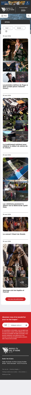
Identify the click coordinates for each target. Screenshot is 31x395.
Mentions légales (14, 369)
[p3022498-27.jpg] (21, 271)
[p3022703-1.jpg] (15, 109)
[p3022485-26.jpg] (9, 271)
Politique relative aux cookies (9, 371)
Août (7, 28)
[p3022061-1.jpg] (9, 185)
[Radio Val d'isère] (8, 9)
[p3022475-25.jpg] (15, 255)
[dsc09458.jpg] (9, 66)
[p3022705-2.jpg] (9, 125)
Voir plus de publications (15, 299)
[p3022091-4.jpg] (9, 195)
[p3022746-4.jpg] (9, 136)
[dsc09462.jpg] (9, 76)
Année (19, 28)
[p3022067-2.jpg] (15, 169)
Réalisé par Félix (6, 374)
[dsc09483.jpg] (15, 50)
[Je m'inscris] (26, 325)
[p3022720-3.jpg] (21, 125)
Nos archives (22, 371)
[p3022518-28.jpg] (9, 282)
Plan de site (5, 369)
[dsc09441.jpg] (21, 66)
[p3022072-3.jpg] (21, 185)
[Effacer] (6, 31)
